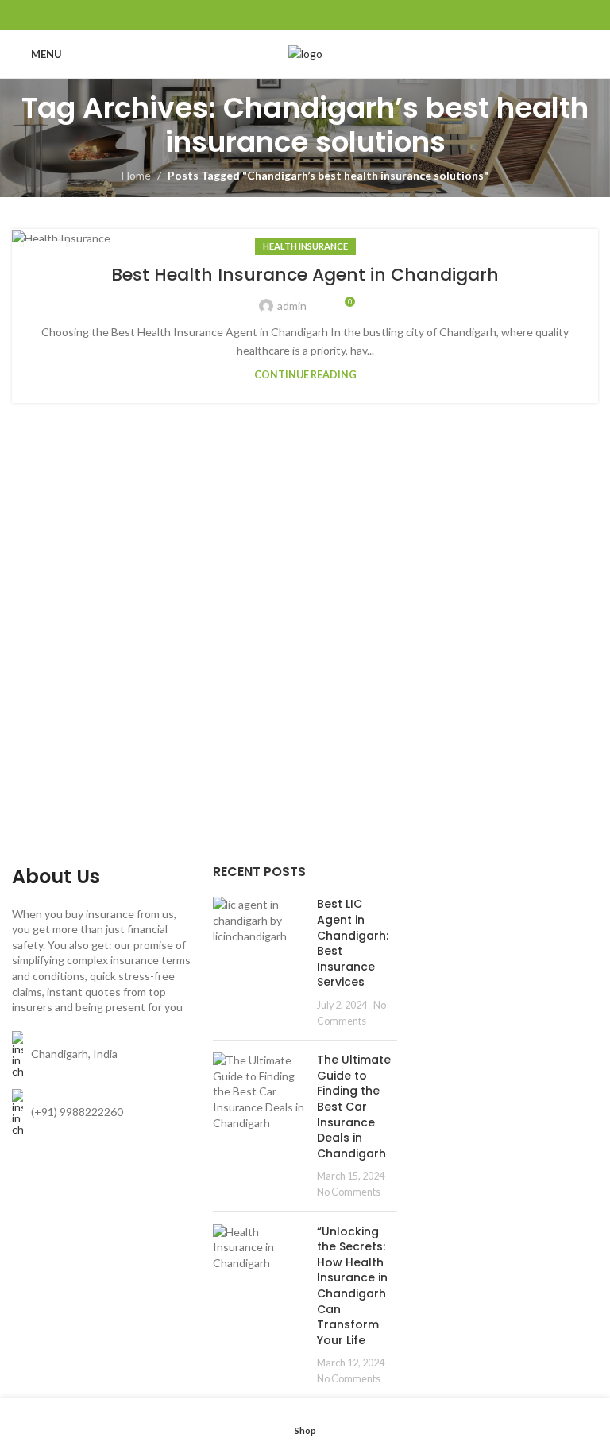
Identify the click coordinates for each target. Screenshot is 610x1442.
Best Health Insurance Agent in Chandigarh (305, 274)
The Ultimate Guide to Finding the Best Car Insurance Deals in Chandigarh (354, 1106)
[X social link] (285, 15)
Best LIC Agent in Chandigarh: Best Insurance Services (352, 943)
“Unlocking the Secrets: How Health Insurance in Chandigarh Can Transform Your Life (352, 1285)
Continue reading (305, 375)
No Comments (348, 1192)
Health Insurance (305, 246)
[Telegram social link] (345, 15)
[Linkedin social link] (325, 15)
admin (292, 305)
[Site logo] (305, 53)
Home (136, 175)
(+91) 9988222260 (77, 1111)
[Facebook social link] (265, 15)
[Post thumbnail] (259, 962)
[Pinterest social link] (305, 15)
